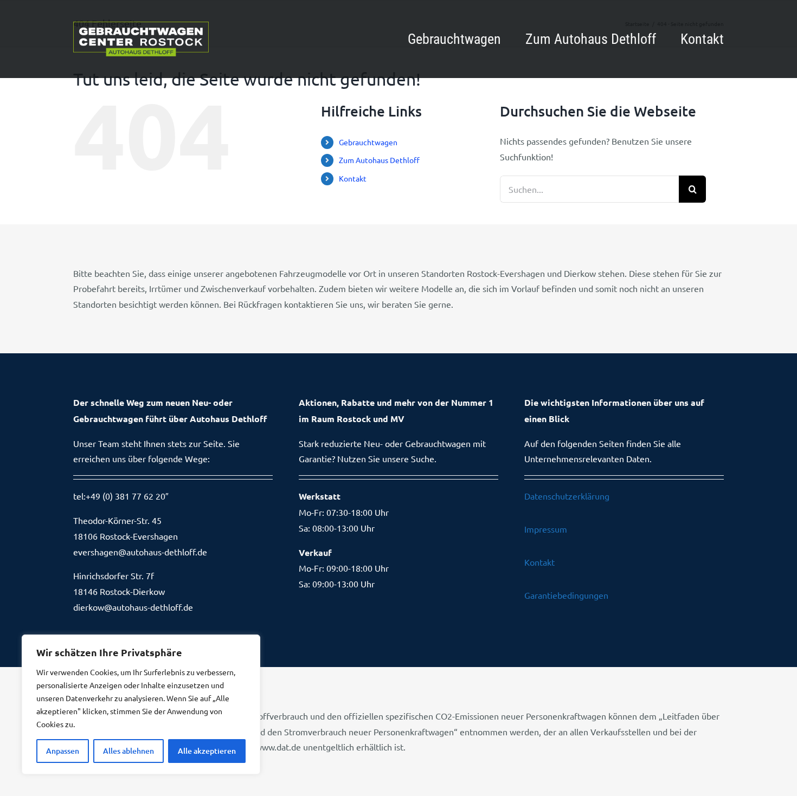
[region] (141, 704)
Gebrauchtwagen (368, 142)
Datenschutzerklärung (566, 495)
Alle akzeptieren (207, 751)
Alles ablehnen (128, 751)
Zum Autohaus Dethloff (379, 160)
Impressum (545, 528)
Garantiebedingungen (566, 595)
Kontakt (353, 178)
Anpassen (62, 751)
